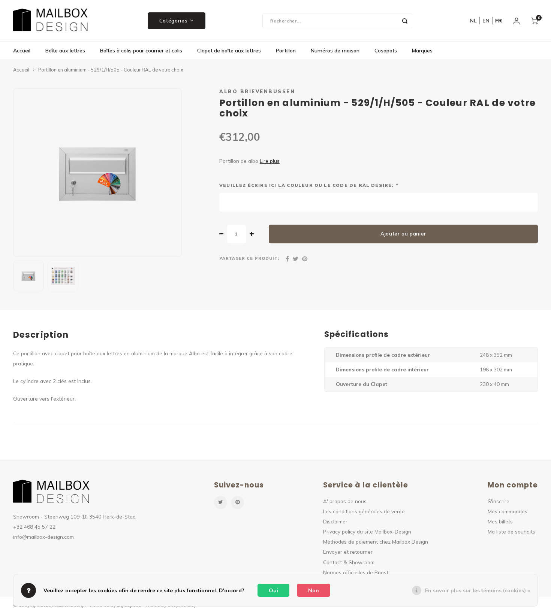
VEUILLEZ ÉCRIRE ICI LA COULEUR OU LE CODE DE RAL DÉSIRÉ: (308, 185)
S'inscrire (498, 501)
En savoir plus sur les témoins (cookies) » (477, 590)
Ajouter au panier (403, 234)
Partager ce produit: (249, 258)
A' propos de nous (345, 501)
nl (473, 20)
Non (313, 590)
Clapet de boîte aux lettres (229, 50)
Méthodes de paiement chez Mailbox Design (375, 541)
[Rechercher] (404, 20)
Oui (273, 590)
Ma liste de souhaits (511, 531)
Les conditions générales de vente (364, 511)
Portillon (286, 50)
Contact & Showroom (348, 562)
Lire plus (270, 161)
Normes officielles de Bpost (355, 572)
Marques (422, 50)
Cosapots (385, 50)
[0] (534, 20)
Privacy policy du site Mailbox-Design (367, 531)
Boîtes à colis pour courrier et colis (141, 50)
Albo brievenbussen (257, 91)
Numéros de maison (335, 50)
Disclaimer (335, 521)
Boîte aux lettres (65, 50)
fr (498, 20)
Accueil (21, 50)
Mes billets (500, 521)
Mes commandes (507, 511)
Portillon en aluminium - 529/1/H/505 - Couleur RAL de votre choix (110, 70)
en (486, 20)
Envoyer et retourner (348, 551)
